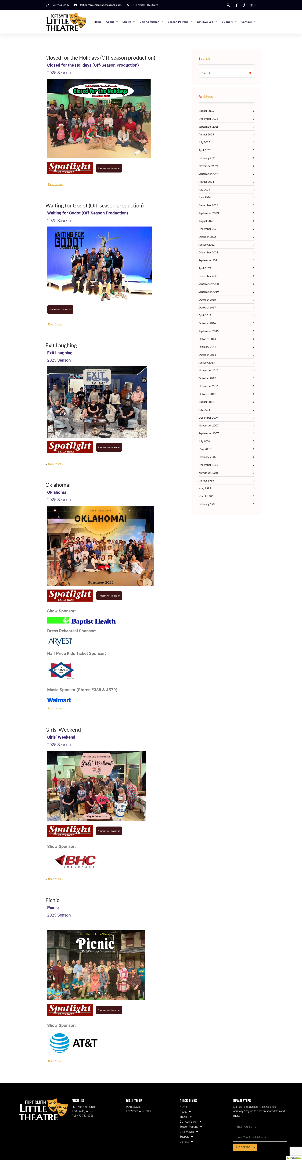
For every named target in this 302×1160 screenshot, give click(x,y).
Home (98, 21)
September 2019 (209, 291)
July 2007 (204, 441)
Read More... (55, 184)
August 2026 (206, 110)
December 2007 (208, 417)
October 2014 (207, 338)
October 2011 (207, 394)
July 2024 (204, 189)
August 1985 (206, 480)
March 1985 (206, 496)
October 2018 (207, 299)
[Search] (250, 73)
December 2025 (208, 118)
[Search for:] (226, 73)
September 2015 (209, 331)
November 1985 (208, 472)
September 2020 (209, 283)
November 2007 (208, 425)
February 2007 (207, 456)
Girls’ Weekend (63, 729)
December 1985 (208, 464)
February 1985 (207, 504)
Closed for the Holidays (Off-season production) (100, 57)
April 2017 (205, 315)
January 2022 (207, 244)
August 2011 (206, 401)
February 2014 (207, 346)
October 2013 (207, 354)
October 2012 (207, 378)
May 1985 (205, 488)
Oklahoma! (58, 485)
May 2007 (205, 449)
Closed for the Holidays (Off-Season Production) (93, 65)
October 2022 (207, 236)
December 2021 (208, 252)
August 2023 (206, 220)
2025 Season (59, 72)
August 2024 (206, 181)
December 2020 (208, 276)
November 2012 (208, 370)
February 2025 (207, 158)
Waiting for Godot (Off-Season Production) (87, 213)
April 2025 (205, 150)
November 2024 (208, 165)
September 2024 (209, 173)
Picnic (52, 900)
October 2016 (207, 323)
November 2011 (208, 386)
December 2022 (208, 228)
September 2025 (209, 126)
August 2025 (206, 134)
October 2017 (207, 307)
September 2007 (209, 433)
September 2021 (209, 260)
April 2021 (205, 268)
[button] (228, 5)
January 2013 (207, 362)
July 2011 (204, 409)
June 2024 (205, 197)
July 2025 (204, 142)
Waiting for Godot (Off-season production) (94, 205)
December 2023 (208, 205)
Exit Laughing (61, 345)
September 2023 (209, 213)
